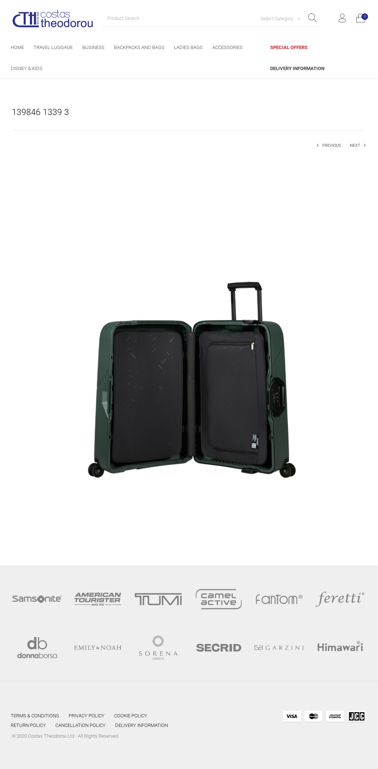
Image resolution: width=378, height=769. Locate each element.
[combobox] (277, 18)
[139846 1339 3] (189, 352)
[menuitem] (17, 47)
